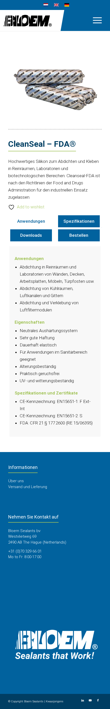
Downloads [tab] (31, 235)
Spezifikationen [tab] (78, 221)
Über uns (16, 481)
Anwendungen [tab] (31, 221)
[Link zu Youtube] (90, 700)
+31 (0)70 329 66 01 (25, 551)
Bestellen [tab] (78, 235)
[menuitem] (46, 5)
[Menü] (95, 20)
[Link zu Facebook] (98, 700)
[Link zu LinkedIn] (82, 700)
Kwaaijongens (54, 701)
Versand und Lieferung (27, 487)
